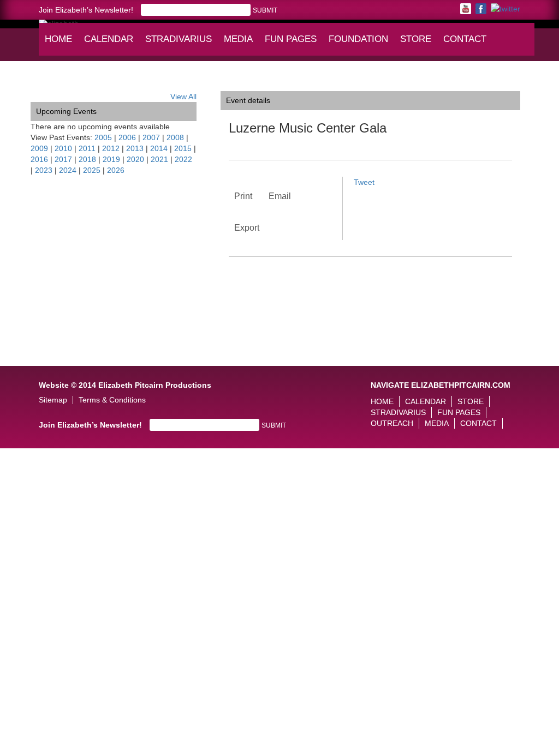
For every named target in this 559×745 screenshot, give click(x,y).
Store (415, 39)
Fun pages (292, 44)
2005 (103, 137)
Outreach (392, 423)
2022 (183, 159)
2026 (115, 170)
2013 (135, 148)
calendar (108, 39)
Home (58, 39)
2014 (159, 148)
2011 (87, 148)
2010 (63, 148)
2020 (135, 159)
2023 (43, 170)
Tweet (364, 182)
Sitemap (53, 400)
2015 (183, 148)
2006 (127, 137)
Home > (44, 83)
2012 (111, 148)
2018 (87, 159)
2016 (39, 159)
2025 (91, 170)
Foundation (359, 44)
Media (241, 44)
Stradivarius (178, 39)
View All (183, 96)
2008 (175, 137)
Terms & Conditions (112, 400)
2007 (151, 137)
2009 (39, 148)
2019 (111, 159)
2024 (67, 170)
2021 (159, 159)
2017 (63, 159)
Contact (464, 39)
